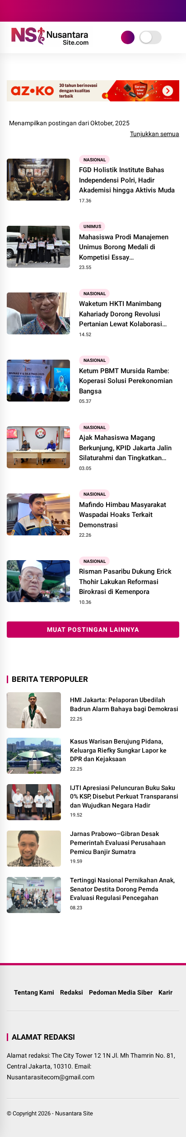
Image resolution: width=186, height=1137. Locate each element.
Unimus (92, 226)
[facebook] (11, 10)
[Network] (128, 37)
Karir (165, 992)
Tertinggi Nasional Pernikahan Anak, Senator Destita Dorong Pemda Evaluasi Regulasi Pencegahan (122, 889)
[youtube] (52, 10)
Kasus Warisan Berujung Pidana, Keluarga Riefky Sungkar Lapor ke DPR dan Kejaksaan (118, 750)
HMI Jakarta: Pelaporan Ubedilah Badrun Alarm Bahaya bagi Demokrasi (124, 704)
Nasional (95, 159)
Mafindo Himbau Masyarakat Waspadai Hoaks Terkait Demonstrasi (122, 515)
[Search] (176, 11)
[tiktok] (65, 10)
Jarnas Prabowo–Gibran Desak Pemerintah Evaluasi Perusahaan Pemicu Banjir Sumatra (118, 842)
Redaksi (71, 992)
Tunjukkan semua (154, 133)
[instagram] (38, 10)
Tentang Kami (34, 992)
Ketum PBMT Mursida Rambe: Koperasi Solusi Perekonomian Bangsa (125, 381)
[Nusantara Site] (50, 44)
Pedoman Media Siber (121, 992)
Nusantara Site (74, 1113)
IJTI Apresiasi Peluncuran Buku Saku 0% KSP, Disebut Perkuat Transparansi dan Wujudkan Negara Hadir (124, 796)
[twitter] (25, 10)
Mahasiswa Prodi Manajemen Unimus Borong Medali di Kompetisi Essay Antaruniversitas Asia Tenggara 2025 (126, 248)
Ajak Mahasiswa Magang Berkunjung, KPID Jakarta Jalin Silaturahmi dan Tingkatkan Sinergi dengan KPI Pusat (125, 448)
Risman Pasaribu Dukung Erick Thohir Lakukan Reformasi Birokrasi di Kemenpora (125, 581)
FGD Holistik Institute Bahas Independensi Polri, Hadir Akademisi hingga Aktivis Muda (127, 180)
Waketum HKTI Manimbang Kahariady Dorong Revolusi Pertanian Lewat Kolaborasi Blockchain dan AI (120, 314)
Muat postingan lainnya (93, 629)
